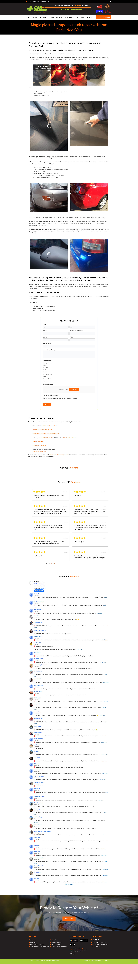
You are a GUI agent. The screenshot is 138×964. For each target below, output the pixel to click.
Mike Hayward (38, 732)
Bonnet (46, 367)
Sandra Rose (37, 594)
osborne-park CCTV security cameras (59, 455)
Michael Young (38, 770)
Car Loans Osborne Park (45, 437)
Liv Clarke (37, 745)
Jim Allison (37, 788)
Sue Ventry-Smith (39, 602)
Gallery (52, 17)
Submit (47, 404)
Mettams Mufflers (38, 441)
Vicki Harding (38, 817)
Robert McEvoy (38, 718)
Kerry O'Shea (37, 704)
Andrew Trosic (38, 691)
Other (45, 372)
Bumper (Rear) (48, 374)
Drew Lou (36, 845)
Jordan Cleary (38, 712)
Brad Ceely (37, 851)
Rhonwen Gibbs (38, 658)
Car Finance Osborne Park (69, 437)
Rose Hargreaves (38, 809)
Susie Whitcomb (38, 866)
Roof (45, 370)
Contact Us (89, 17)
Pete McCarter (38, 609)
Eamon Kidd (37, 837)
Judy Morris (37, 652)
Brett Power (37, 616)
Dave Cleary (37, 872)
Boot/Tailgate (47, 379)
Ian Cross (36, 878)
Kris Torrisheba (38, 685)
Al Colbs (36, 751)
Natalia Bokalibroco (39, 858)
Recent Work (43, 17)
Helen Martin (37, 726)
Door (45, 376)
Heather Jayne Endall (40, 630)
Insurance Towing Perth (39, 451)
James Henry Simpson (40, 665)
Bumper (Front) (48, 363)
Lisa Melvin (37, 757)
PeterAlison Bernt (39, 782)
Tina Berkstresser (39, 776)
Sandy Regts (37, 698)
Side (45, 365)
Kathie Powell (38, 825)
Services (34, 17)
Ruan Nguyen (38, 671)
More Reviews (69, 884)
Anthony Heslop (38, 738)
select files (74, 389)
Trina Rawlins (38, 622)
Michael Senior (38, 636)
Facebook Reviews (79, 950)
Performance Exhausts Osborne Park (47, 426)
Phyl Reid (36, 763)
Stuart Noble (37, 679)
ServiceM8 (53, 563)
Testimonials (68, 17)
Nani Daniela (37, 642)
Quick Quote (80, 17)
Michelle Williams (39, 796)
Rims (45, 381)
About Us (59, 17)
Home (28, 17)
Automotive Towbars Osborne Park (42, 429)
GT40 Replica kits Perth (39, 445)
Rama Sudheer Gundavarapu (42, 831)
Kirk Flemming (38, 803)
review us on (38, 590)
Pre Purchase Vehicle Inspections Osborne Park (46, 433)
